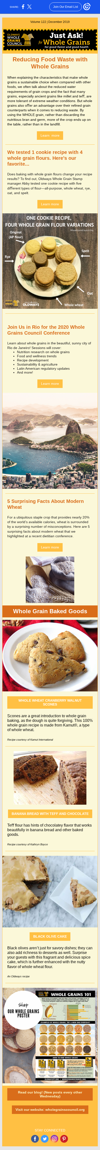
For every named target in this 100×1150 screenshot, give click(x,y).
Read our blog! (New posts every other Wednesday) (50, 1094)
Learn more (50, 135)
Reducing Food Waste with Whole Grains (50, 63)
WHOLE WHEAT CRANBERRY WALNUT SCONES (50, 702)
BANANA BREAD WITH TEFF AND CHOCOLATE (50, 814)
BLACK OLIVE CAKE (50, 936)
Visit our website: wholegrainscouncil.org (50, 1110)
